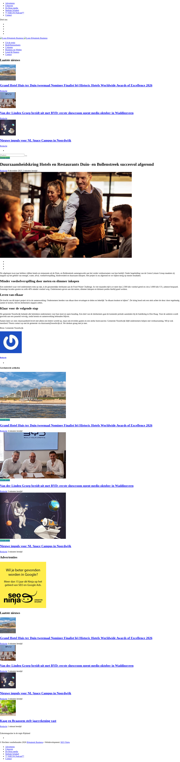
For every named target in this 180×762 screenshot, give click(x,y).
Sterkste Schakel (12, 10)
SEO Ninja (65, 742)
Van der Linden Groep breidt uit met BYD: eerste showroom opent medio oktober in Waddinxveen (66, 113)
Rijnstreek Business (35, 742)
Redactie (3, 91)
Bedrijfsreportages (12, 45)
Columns (9, 47)
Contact (8, 15)
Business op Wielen (13, 50)
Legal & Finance (12, 52)
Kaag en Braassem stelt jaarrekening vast (28, 721)
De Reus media (11, 8)
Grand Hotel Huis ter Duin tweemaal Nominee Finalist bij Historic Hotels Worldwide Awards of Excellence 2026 (76, 85)
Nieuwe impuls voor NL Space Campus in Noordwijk (35, 140)
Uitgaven (9, 5)
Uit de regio (10, 42)
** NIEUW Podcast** (14, 13)
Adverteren (10, 3)
